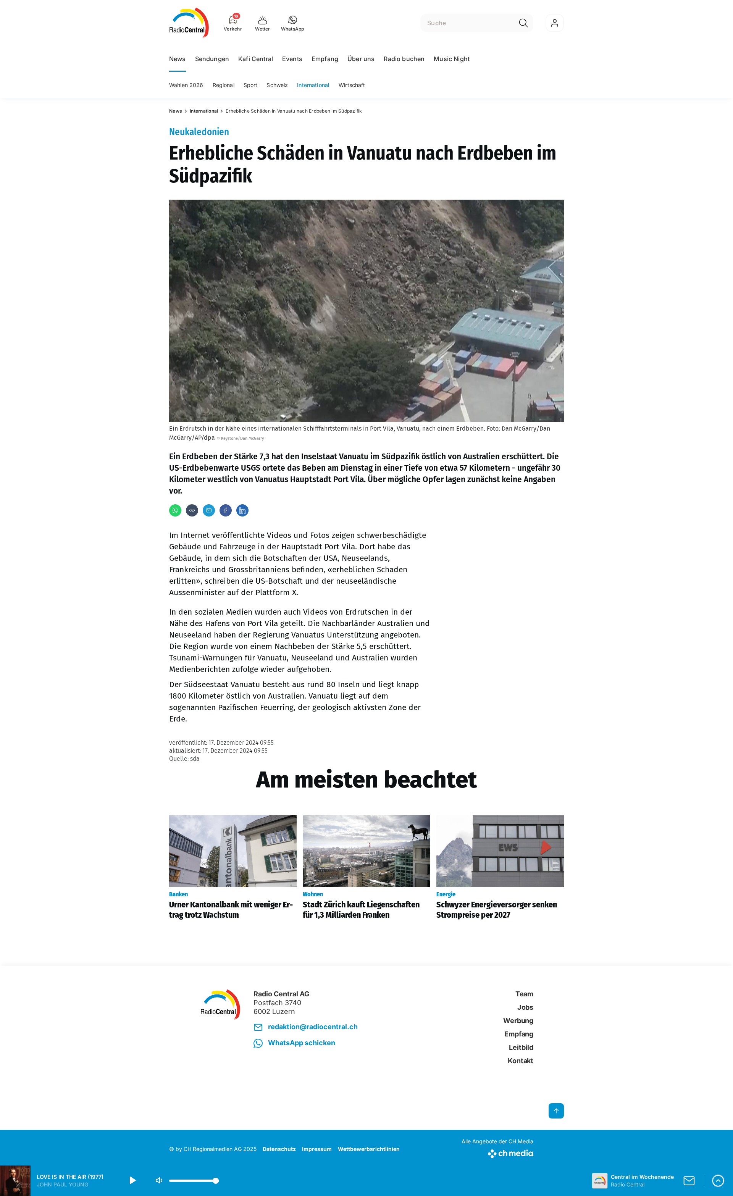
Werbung (518, 1021)
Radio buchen (404, 59)
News (177, 59)
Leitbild (521, 1047)
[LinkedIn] (242, 510)
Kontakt (520, 1061)
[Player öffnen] (718, 1180)
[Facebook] (226, 510)
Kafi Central (255, 59)
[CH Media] (497, 1152)
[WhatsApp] (175, 510)
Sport (251, 85)
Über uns (361, 59)
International (313, 85)
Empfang (325, 59)
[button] (292, 23)
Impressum (317, 1149)
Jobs (525, 1007)
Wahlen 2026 (186, 85)
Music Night (452, 59)
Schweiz (277, 85)
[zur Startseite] (189, 23)
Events (292, 59)
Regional (223, 85)
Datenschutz (279, 1149)
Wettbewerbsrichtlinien (369, 1149)
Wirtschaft (352, 85)
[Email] (209, 510)
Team (524, 994)
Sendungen (212, 59)
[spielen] (132, 1180)
